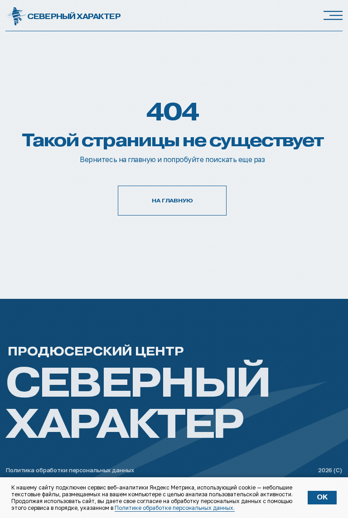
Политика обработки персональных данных (69, 470)
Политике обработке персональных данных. (175, 507)
